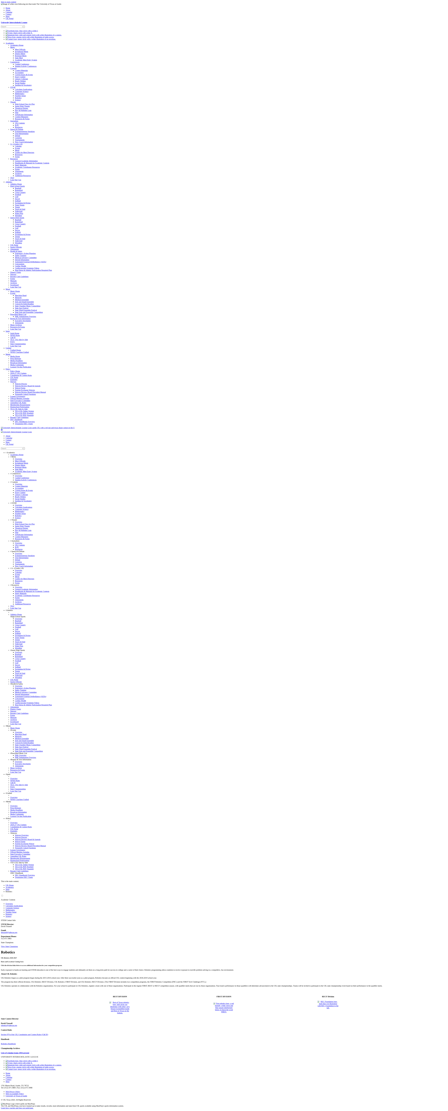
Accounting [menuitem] (19, 73)
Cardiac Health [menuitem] (20, 266)
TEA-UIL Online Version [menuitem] (24, 411)
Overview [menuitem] (18, 459)
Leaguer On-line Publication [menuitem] (20, 367)
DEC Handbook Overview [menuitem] (25, 422)
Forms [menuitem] (17, 157)
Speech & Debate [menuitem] (16, 129)
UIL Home (10, 885)
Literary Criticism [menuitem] (21, 79)
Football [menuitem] (18, 195)
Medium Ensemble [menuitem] (22, 300)
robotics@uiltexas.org (9, 1025)
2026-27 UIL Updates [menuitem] (18, 373)
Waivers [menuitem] (13, 274)
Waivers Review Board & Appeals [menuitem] (27, 386)
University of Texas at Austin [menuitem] (16, 1096)
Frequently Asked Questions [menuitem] (25, 394)
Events (13, 730)
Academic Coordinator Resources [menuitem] (27, 167)
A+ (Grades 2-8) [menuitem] (16, 144)
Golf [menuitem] (16, 197)
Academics (10, 887)
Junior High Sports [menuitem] (17, 218)
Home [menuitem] (8, 8)
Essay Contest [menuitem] (20, 77)
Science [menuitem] (18, 100)
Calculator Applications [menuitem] (23, 89)
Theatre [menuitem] (13, 102)
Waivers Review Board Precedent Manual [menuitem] (30, 392)
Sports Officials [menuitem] (16, 247)
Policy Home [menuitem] (15, 371)
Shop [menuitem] (7, 16)
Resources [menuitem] (19, 127)
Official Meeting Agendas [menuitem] (19, 398)
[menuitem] (22, 31)
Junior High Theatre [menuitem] (22, 106)
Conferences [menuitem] (14, 62)
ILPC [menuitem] (17, 125)
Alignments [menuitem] (19, 171)
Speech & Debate (17, 551)
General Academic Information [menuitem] (26, 161)
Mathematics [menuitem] (19, 94)
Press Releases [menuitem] (15, 359)
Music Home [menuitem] (15, 291)
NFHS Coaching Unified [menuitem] (19, 352)
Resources (15, 585)
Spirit (8, 774)
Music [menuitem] (8, 289)
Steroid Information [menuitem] (22, 260)
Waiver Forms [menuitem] (20, 388)
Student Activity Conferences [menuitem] (26, 66)
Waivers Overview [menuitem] (22, 835)
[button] (2, 430)
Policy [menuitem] (8, 369)
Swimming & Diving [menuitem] (22, 203)
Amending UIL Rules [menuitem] (18, 403)
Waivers (14, 833)
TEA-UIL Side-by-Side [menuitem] (19, 409)
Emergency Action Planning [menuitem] (25, 253)
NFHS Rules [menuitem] (15, 335)
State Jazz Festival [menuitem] (21, 308)
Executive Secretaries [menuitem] (23, 321)
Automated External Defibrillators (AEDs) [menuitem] (30, 262)
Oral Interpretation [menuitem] (21, 134)
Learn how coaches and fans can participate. (17, 1108)
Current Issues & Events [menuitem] (24, 75)
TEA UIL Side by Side (19, 863)
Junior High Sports (18, 650)
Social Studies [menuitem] (20, 83)
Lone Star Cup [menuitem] (15, 180)
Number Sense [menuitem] (20, 96)
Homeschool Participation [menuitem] (19, 407)
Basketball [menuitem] (19, 190)
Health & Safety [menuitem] (16, 251)
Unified (9, 793)
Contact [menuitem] (8, 14)
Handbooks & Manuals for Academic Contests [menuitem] (32, 163)
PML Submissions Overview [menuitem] (25, 316)
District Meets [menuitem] (20, 54)
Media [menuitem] (8, 354)
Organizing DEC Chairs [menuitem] (24, 424)
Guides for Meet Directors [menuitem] (24, 152)
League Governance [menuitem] (17, 396)
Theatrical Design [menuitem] (21, 108)
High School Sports (18, 617)
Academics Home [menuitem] (16, 45)
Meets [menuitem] (12, 47)
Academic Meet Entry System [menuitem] (26, 60)
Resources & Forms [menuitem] (22, 119)
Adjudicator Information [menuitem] (24, 115)
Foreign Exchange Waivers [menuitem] (25, 390)
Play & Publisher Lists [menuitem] (23, 110)
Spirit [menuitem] (8, 331)
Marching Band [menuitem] (20, 295)
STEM (13, 503)
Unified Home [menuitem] (15, 350)
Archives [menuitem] (18, 174)
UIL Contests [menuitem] (20, 123)
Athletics (9, 610)
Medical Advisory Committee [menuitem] (26, 258)
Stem (7, 889)
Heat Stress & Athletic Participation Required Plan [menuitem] (33, 270)
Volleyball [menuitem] (18, 211)
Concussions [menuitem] (19, 264)
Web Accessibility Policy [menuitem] (15, 1094)
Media (8, 802)
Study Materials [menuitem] (20, 165)
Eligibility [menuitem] (14, 380)
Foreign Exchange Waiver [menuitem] (24, 844)
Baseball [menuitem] (18, 188)
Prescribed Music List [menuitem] (18, 314)
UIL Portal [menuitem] (9, 19)
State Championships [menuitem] (18, 344)
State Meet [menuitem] (19, 58)
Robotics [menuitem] (18, 98)
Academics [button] (10, 453)
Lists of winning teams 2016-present (15, 1053)
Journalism (15, 541)
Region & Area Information (21, 760)
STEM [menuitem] (12, 87)
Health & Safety (17, 684)
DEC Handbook (17, 873)
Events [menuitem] (17, 148)
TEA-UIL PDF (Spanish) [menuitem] (24, 415)
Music (8, 726)
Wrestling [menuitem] (18, 216)
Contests (14, 482)
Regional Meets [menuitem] (20, 56)
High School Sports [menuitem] (17, 186)
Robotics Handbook (8, 1044)
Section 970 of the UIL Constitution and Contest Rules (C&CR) (24, 1035)
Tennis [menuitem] (17, 207)
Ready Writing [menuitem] (20, 81)
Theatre (14, 520)
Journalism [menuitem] (14, 121)
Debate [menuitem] (17, 136)
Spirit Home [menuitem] (14, 333)
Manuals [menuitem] (13, 281)
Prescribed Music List (19, 753)
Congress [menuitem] (18, 138)
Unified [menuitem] (8, 348)
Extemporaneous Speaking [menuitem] (25, 131)
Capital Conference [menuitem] (22, 64)
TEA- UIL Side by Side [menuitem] (19, 340)
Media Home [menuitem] (15, 356)
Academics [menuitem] (10, 43)
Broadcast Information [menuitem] (18, 363)
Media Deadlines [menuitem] (16, 361)
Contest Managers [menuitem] (21, 117)
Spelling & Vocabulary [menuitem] (23, 85)
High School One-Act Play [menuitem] (25, 104)
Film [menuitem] (16, 113)
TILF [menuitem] (12, 178)
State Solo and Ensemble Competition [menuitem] (29, 312)
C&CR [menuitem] (13, 338)
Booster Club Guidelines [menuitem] (19, 277)
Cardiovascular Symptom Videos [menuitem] (27, 268)
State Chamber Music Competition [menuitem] (27, 306)
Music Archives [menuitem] (16, 325)
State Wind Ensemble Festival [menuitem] (26, 310)
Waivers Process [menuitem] (21, 384)
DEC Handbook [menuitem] (16, 420)
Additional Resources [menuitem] (23, 176)
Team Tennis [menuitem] (19, 205)
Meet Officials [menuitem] (20, 49)
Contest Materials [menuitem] (21, 70)
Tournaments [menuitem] (19, 140)
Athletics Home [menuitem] (16, 184)
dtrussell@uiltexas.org (9, 932)
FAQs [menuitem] (12, 342)
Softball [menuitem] (18, 201)
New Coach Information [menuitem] (24, 142)
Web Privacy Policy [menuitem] (13, 1092)
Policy (8, 818)
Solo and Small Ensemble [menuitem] (24, 302)
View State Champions (9, 946)
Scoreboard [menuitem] (14, 285)
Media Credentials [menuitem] (17, 365)
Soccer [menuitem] (17, 199)
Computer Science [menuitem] (21, 92)
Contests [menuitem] (13, 68)
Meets (13, 457)
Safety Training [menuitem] (20, 256)
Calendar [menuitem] (9, 12)
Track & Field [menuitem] (20, 209)
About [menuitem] (8, 10)
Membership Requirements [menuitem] (20, 405)
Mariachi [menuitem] (18, 298)
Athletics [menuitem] (9, 182)
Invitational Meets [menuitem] (21, 52)
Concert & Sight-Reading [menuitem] (24, 304)
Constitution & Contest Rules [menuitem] (21, 375)
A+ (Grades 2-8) (17, 568)
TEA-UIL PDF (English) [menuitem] (24, 413)
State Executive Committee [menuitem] (20, 401)
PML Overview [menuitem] (20, 755)
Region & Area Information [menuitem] (20, 319)
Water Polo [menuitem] (19, 213)
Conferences (16, 474)
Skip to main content (8, 2)
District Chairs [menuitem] (15, 272)
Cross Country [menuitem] (20, 192)
